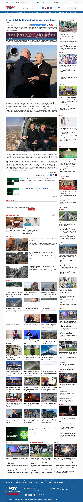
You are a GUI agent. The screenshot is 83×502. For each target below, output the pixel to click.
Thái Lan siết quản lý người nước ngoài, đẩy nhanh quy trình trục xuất (13, 341)
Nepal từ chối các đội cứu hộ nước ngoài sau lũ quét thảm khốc (48, 310)
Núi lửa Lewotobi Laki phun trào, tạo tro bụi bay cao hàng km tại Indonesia (48, 357)
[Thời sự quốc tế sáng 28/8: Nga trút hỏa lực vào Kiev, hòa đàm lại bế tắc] (32, 397)
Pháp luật (37, 12)
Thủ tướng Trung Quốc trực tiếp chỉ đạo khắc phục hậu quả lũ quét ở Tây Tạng (31, 373)
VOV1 (26, 0)
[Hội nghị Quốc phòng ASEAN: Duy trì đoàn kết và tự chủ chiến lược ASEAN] (14, 365)
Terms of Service (29, 207)
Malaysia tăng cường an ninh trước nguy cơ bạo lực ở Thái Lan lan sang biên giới (48, 326)
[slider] (32, 38)
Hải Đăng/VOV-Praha (52, 172)
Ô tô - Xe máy (47, 12)
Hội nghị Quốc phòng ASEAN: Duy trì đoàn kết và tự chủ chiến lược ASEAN (14, 373)
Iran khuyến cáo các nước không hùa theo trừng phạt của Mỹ (31, 294)
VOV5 (45, 0)
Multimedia (24, 12)
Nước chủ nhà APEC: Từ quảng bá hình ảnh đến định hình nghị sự (13, 389)
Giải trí (75, 12)
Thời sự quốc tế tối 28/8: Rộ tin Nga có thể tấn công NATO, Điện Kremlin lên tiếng (49, 294)
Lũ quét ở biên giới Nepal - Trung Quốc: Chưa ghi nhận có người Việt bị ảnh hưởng (68, 70)
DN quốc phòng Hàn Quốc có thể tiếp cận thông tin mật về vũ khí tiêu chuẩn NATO (49, 420)
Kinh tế (28, 12)
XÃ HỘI (61, 242)
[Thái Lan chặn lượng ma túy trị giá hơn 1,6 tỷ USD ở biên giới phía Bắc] (14, 397)
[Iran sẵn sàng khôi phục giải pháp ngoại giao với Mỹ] (32, 302)
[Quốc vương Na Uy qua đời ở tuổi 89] (32, 318)
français (13, 2)
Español (70, 2)
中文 (7, 2)
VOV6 (50, 0)
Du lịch (61, 179)
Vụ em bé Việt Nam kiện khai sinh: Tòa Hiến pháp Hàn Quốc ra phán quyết (49, 373)
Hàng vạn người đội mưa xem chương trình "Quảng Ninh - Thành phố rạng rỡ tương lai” (68, 168)
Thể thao (42, 12)
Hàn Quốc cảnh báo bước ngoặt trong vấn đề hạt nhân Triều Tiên (31, 341)
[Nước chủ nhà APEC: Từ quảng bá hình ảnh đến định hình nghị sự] (14, 381)
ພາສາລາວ (56, 2)
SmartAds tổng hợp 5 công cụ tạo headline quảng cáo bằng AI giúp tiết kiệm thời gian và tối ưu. (38, 180)
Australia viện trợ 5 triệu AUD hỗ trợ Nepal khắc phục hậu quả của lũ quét (31, 389)
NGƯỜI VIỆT (62, 52)
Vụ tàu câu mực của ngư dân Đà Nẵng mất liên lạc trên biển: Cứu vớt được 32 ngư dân (68, 272)
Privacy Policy (23, 207)
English (63, 8)
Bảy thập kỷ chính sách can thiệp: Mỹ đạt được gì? (66, 465)
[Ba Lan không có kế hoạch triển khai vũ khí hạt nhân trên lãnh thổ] (14, 413)
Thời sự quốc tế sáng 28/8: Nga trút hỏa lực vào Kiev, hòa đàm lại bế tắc (31, 405)
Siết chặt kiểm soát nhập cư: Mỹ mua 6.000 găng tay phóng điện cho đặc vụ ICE (32, 357)
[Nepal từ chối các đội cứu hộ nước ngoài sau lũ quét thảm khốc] (49, 302)
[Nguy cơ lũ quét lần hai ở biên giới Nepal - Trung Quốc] (49, 397)
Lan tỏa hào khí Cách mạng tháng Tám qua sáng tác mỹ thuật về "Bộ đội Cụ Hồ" (68, 38)
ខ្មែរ (43, 2)
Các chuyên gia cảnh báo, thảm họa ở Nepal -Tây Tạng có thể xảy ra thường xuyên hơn (14, 294)
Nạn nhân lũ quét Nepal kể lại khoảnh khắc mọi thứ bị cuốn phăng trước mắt (31, 420)
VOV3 (36, 0)
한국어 (49, 2)
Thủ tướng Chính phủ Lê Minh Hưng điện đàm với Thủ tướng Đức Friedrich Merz (68, 437)
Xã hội (16, 12)
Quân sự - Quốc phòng (59, 482)
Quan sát (62, 308)
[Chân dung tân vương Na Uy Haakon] (14, 318)
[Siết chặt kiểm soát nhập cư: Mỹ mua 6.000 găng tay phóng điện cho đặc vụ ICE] (32, 350)
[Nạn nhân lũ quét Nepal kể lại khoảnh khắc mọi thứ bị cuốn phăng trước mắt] (32, 413)
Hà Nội (19, 8)
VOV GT (54, 0)
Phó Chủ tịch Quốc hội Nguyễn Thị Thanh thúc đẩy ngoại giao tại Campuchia (67, 428)
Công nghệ (59, 12)
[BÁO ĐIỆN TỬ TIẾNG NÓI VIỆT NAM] (10, 8)
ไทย (76, 2)
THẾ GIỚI (8, 17)
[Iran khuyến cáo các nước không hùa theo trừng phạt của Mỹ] (32, 286)
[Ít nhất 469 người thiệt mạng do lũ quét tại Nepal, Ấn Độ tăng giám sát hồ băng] (14, 350)
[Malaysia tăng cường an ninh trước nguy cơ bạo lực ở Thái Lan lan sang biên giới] (49, 318)
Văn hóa (72, 12)
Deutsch (20, 2)
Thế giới (20, 12)
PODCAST (62, 115)
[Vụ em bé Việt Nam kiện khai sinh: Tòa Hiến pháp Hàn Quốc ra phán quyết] (49, 365)
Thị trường (33, 12)
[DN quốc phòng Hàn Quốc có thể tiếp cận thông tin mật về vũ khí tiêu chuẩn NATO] (49, 413)
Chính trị (12, 12)
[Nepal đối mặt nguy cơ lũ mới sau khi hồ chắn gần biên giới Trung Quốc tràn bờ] (14, 302)
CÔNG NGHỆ (62, 84)
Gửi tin (31, 209)
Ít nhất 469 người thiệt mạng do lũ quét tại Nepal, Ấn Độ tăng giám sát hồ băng (14, 357)
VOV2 (31, 0)
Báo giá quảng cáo (25, 491)
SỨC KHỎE (62, 276)
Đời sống (68, 12)
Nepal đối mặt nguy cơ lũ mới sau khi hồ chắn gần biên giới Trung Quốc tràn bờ (13, 310)
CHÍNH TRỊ (62, 404)
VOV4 (40, 0)
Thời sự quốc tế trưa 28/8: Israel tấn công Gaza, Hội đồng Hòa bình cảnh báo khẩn (49, 341)
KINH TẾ (61, 210)
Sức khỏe (63, 12)
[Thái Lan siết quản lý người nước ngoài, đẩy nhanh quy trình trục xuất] (14, 334)
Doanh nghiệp (53, 12)
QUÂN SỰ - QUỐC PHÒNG (66, 20)
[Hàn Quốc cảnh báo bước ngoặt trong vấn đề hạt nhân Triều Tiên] (32, 334)
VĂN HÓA (61, 146)
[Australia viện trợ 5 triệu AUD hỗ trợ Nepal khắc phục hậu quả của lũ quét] (32, 381)
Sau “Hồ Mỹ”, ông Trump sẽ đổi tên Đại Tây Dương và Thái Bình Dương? (49, 389)
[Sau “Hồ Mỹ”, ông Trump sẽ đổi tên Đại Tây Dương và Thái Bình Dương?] (49, 381)
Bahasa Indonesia (28, 2)
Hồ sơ (61, 371)
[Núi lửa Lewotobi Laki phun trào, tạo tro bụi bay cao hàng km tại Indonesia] (49, 350)
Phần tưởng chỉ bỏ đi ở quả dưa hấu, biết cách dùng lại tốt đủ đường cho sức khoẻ (68, 301)
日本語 (37, 2)
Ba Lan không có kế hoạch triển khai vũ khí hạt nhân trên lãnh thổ (14, 420)
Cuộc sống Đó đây (65, 339)
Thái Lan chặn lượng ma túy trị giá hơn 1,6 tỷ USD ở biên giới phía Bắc (14, 405)
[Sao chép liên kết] (54, 25)
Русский (63, 2)
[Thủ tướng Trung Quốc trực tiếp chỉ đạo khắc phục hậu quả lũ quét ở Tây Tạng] (32, 365)
